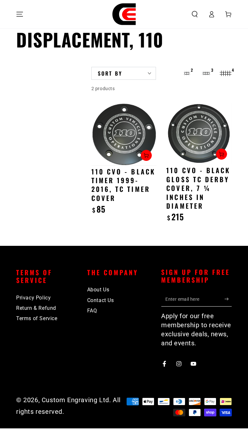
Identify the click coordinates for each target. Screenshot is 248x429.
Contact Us (100, 300)
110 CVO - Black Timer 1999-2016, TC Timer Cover (123, 185)
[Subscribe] (228, 299)
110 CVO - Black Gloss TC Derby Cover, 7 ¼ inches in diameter (198, 188)
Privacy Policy (33, 298)
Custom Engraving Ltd (75, 400)
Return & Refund (36, 308)
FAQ (92, 311)
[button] (194, 14)
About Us (98, 290)
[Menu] (19, 14)
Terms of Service (36, 318)
